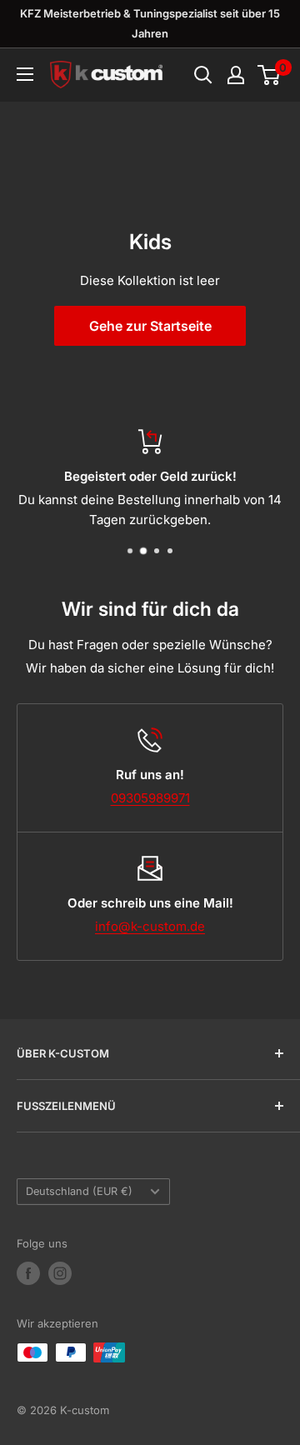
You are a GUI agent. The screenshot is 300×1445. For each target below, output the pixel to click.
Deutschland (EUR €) (79, 1191)
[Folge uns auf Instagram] (60, 1273)
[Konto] (236, 75)
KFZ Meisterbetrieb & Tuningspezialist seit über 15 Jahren (150, 23)
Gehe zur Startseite (150, 326)
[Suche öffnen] (203, 75)
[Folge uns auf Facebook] (28, 1273)
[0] (269, 75)
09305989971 (150, 798)
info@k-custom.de (150, 926)
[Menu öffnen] (25, 74)
